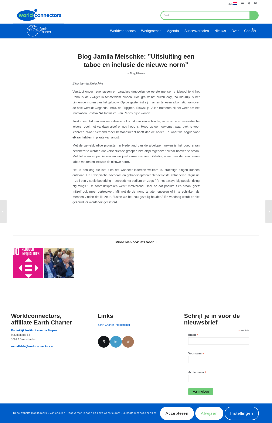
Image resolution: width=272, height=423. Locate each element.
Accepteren (177, 413)
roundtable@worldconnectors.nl (32, 346)
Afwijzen (209, 413)
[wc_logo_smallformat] (38, 22)
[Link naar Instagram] (255, 3)
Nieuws (140, 73)
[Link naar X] (249, 3)
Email (193, 335)
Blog (132, 73)
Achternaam (197, 372)
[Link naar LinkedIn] (242, 3)
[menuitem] (231, 3)
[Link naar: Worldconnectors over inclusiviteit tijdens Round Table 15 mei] (59, 263)
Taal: (230, 3)
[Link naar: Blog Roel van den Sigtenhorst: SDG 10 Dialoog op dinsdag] (28, 263)
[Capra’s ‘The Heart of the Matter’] (268, 211)
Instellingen (241, 413)
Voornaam (196, 353)
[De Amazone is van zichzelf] (3, 211)
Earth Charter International (114, 324)
